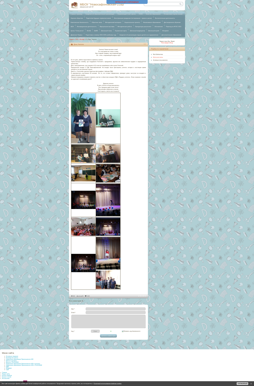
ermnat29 (80, 296)
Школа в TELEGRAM (12, 362)
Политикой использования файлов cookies (107, 383)
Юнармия (9, 368)
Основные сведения (12, 356)
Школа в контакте (11, 360)
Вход (171, 43)
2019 (76, 39)
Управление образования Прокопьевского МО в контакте (23, 363)
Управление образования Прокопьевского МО (19, 359)
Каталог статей (6, 377)
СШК (7, 369)
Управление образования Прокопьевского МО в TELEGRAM (24, 365)
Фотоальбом (5, 378)
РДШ (7, 366)
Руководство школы (12, 357)
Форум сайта (6, 374)
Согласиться (242, 383)
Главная (71, 39)
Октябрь (82, 39)
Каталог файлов (7, 375)
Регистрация (165, 43)
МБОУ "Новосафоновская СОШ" (102, 4)
